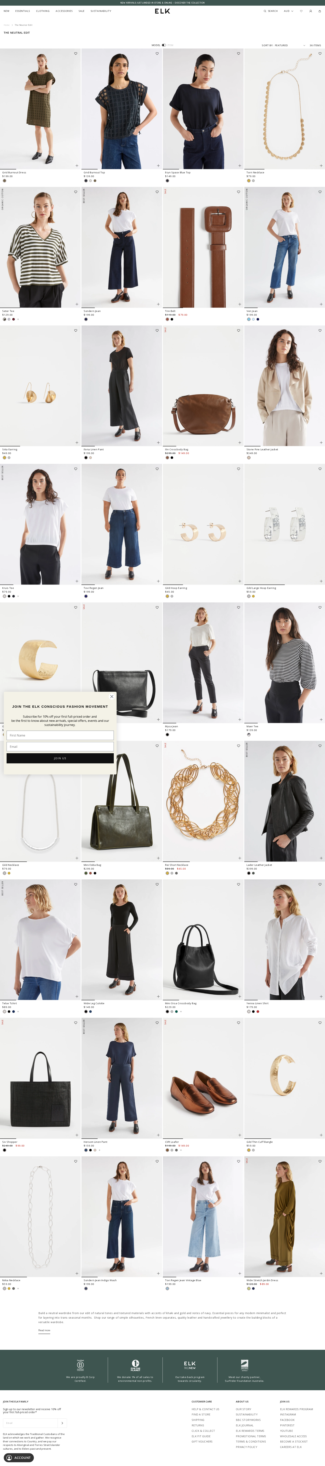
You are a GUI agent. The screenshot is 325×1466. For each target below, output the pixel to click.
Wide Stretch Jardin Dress (262, 1280)
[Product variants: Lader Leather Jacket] (321, 858)
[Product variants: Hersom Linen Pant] (158, 1135)
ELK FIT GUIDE (201, 1436)
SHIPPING (198, 1420)
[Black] (249, 873)
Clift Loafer (172, 1141)
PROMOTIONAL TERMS (251, 1436)
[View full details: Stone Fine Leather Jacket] (284, 386)
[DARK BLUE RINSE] (86, 596)
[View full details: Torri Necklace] (284, 109)
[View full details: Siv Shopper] (40, 1078)
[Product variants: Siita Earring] (77, 442)
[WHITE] (90, 180)
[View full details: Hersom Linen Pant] (121, 1078)
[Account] (310, 11)
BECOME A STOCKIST (294, 1441)
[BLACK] (172, 319)
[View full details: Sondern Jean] (121, 247)
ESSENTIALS (22, 11)
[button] (77, 52)
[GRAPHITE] (258, 319)
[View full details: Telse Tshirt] (40, 939)
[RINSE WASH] (86, 319)
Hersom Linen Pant (95, 1141)
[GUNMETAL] (176, 873)
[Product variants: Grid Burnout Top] (158, 165)
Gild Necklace (10, 864)
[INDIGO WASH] (86, 1288)
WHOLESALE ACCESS (293, 1436)
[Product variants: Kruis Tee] (77, 581)
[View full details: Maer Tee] (284, 663)
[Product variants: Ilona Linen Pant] (158, 442)
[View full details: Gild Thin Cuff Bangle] (284, 1078)
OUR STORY (243, 1409)
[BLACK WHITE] (249, 734)
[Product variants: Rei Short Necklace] (240, 858)
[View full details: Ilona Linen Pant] (121, 386)
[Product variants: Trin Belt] (240, 304)
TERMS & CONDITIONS (251, 1441)
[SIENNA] (167, 457)
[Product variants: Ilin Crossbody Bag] (240, 442)
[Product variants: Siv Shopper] (77, 1135)
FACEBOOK (287, 1420)
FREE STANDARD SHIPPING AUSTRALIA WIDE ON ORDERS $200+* (162, 3)
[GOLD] (249, 180)
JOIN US (60, 758)
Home (7, 25)
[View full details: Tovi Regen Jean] (121, 524)
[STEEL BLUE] (13, 1011)
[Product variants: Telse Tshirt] (77, 996)
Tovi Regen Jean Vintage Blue (183, 1280)
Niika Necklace (11, 1280)
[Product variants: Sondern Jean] (158, 304)
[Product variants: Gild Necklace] (77, 858)
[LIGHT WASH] (253, 319)
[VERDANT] (176, 1011)
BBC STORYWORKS (248, 1420)
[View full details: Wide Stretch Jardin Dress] (284, 1216)
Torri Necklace (255, 172)
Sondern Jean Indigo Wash (100, 1280)
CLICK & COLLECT (203, 1431)
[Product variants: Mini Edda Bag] (158, 858)
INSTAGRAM (288, 1414)
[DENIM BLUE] (249, 319)
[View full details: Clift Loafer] (203, 1078)
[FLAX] (90, 457)
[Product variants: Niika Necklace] (77, 1273)
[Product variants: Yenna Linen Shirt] (321, 996)
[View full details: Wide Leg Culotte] (121, 939)
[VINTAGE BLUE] (167, 1288)
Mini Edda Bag (92, 864)
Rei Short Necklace (176, 864)
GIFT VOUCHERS (202, 1441)
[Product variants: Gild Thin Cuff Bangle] (321, 1135)
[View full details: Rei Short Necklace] (203, 801)
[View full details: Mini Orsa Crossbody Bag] (203, 939)
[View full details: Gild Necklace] (40, 801)
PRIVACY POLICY (246, 1447)
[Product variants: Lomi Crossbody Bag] (158, 719)
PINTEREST (287, 1425)
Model (156, 45)
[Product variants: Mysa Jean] (240, 719)
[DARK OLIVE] (86, 873)
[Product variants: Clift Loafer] (240, 1135)
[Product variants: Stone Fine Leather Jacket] (321, 442)
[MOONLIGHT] (90, 1011)
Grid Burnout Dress (14, 172)
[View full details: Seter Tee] (40, 247)
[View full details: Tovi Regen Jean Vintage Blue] (203, 1216)
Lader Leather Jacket (259, 864)
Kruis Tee (8, 587)
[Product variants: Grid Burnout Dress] (77, 165)
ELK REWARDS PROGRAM (296, 1409)
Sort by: (267, 45)
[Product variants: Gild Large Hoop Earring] (321, 581)
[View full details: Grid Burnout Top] (121, 109)
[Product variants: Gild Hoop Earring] (240, 581)
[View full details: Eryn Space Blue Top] (203, 109)
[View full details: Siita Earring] (40, 386)
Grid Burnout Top (94, 172)
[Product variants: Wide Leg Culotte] (158, 996)
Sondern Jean (92, 310)
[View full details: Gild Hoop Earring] (203, 524)
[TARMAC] (253, 873)
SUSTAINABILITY (246, 1414)
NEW (6, 11)
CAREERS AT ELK (291, 1447)
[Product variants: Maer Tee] (321, 719)
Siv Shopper (9, 1141)
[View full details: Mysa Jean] (203, 663)
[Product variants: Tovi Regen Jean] (158, 581)
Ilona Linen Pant (94, 449)
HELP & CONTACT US (205, 1409)
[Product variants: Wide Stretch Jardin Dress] (321, 1273)
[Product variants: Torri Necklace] (321, 165)
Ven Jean (252, 310)
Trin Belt (170, 310)
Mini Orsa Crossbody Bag (181, 1003)
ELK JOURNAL (245, 1425)
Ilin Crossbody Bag (176, 449)
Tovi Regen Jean (94, 587)
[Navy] (253, 1288)
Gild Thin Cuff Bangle (260, 1141)
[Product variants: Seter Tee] (77, 304)
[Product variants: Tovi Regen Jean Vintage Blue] (240, 1273)
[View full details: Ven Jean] (284, 247)
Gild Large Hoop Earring (261, 587)
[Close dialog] (112, 696)
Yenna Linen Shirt (257, 1003)
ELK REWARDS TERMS (250, 1431)
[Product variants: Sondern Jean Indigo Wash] (158, 1273)
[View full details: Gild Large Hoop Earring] (284, 524)
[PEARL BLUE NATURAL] (9, 319)
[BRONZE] (167, 1150)
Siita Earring (9, 449)
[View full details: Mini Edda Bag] (121, 801)
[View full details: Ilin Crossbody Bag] (203, 386)
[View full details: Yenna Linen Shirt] (284, 939)
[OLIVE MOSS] (4, 180)
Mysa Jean (171, 726)
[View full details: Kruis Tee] (40, 524)
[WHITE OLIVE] (4, 319)
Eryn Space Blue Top (178, 172)
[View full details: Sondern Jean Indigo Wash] (121, 1216)
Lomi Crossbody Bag (96, 726)
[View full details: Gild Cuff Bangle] (40, 663)
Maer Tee (252, 726)
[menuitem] (6, 11)
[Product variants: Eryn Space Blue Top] (240, 165)
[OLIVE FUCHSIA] (13, 319)
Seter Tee (8, 310)
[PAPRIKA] (258, 1011)
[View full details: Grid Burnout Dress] (40, 109)
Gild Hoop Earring (176, 587)
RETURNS (198, 1425)
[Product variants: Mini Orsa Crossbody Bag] (240, 996)
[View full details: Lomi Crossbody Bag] (121, 663)
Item (170, 45)
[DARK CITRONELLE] (249, 1288)
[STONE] (249, 457)
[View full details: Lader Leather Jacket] (284, 801)
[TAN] (167, 319)
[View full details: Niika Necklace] (40, 1216)
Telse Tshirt (9, 1003)
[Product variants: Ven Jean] (321, 304)
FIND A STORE (201, 1414)
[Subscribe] (62, 1423)
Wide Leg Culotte (94, 1003)
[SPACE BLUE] (86, 180)
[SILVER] (253, 180)
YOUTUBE (286, 1431)
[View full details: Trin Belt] (203, 247)
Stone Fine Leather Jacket (262, 449)
